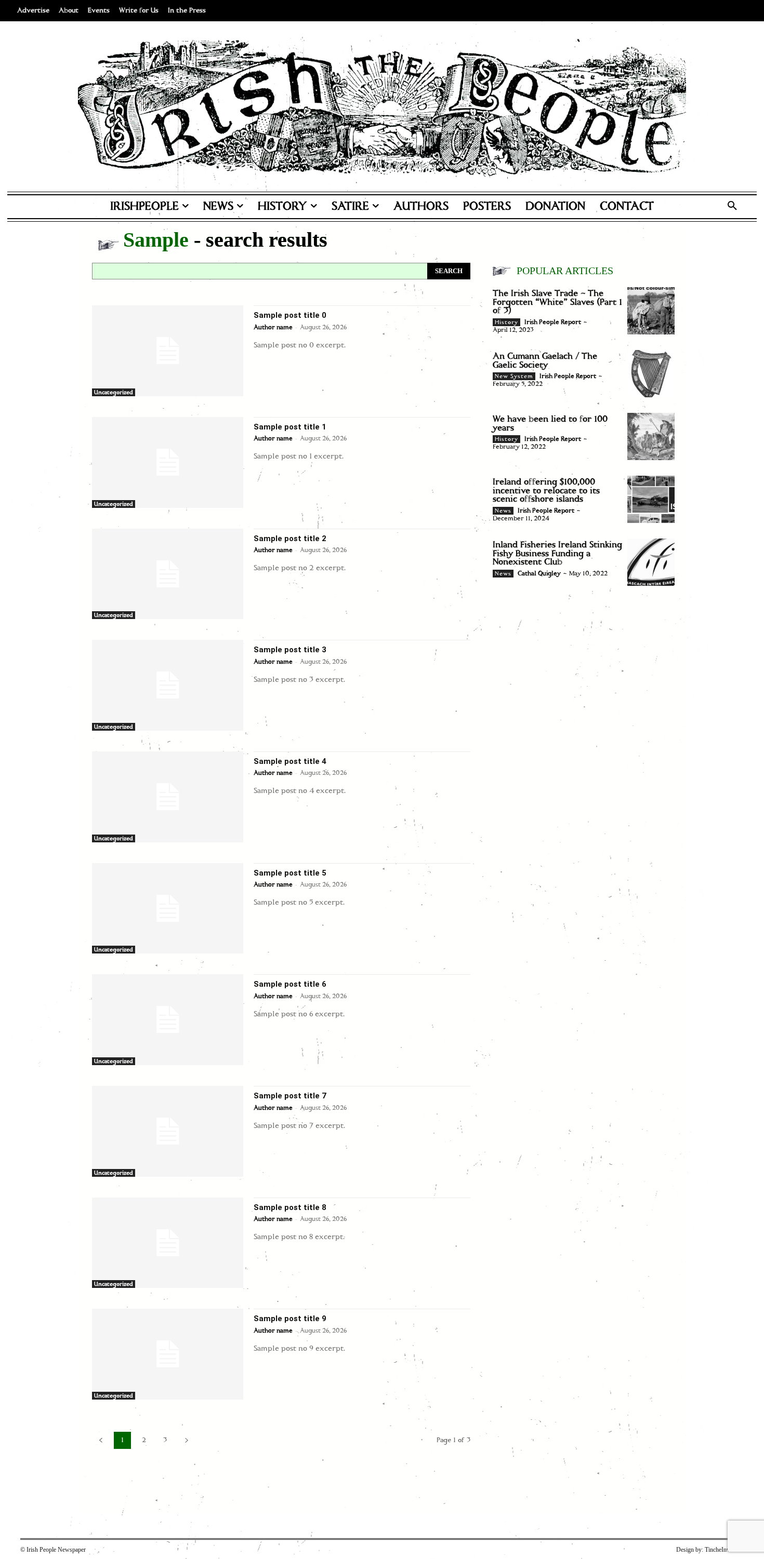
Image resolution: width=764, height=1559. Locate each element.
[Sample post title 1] (167, 462)
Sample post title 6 (290, 984)
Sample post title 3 (290, 649)
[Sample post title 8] (167, 1243)
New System (514, 376)
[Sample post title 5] (167, 908)
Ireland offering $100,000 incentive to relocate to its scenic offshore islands (546, 490)
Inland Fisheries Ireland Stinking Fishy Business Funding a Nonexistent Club (557, 553)
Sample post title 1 (290, 427)
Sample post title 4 (290, 761)
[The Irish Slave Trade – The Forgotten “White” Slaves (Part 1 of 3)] (651, 310)
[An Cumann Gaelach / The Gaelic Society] (651, 373)
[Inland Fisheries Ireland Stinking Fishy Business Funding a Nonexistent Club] (651, 562)
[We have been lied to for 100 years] (651, 436)
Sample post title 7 (290, 1095)
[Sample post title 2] (167, 574)
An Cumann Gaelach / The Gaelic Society (545, 361)
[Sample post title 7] (167, 1131)
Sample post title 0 (290, 315)
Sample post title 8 (290, 1207)
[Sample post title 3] (167, 685)
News (503, 511)
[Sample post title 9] (167, 1354)
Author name (273, 327)
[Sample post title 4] (167, 796)
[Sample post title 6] (167, 1019)
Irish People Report (552, 322)
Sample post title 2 (290, 538)
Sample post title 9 (290, 1318)
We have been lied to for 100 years (550, 423)
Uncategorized (113, 392)
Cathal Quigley (539, 573)
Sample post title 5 (290, 873)
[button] (732, 206)
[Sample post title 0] (167, 350)
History (506, 322)
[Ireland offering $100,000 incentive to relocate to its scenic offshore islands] (651, 499)
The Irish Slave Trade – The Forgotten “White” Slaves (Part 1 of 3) (557, 302)
